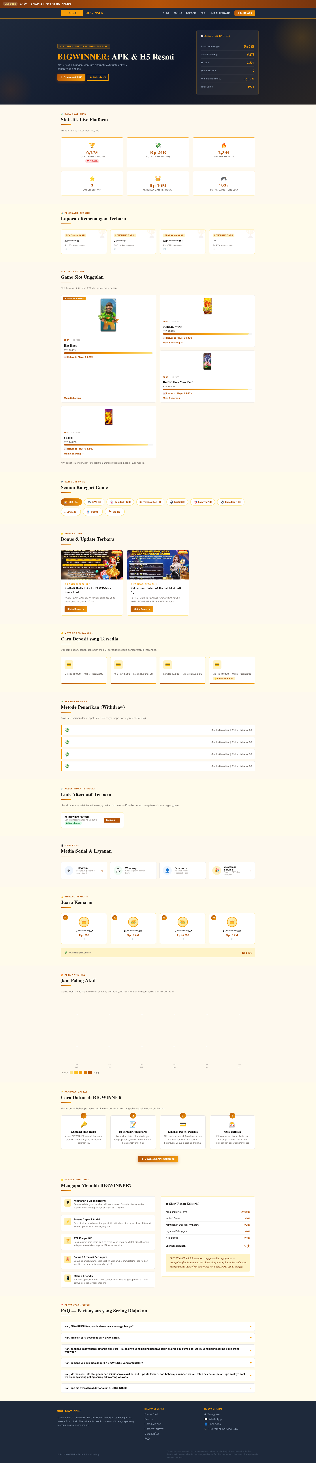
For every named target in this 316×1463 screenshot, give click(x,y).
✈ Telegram (212, 1414)
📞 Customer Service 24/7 (221, 1429)
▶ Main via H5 (98, 77)
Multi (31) (177, 502)
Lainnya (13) (203, 502)
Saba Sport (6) (231, 502)
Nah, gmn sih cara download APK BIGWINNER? (93, 1337)
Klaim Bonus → (75, 609)
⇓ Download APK (71, 77)
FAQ (203, 13)
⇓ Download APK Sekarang (157, 1159)
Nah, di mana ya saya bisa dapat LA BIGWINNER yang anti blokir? (104, 1362)
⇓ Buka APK (245, 13)
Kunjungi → (112, 820)
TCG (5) (92, 512)
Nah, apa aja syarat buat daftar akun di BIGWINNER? (96, 1387)
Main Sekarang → (74, 398)
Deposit (191, 13)
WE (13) (114, 511)
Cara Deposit (152, 1424)
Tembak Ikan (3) (150, 502)
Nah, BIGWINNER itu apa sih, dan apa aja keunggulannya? (99, 1326)
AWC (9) (94, 502)
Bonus (178, 13)
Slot (166, 13)
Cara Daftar (151, 1433)
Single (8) (70, 512)
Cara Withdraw (153, 1429)
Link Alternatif (220, 13)
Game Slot (151, 1414)
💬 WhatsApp (213, 1419)
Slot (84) (71, 502)
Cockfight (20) (120, 502)
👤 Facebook (212, 1424)
